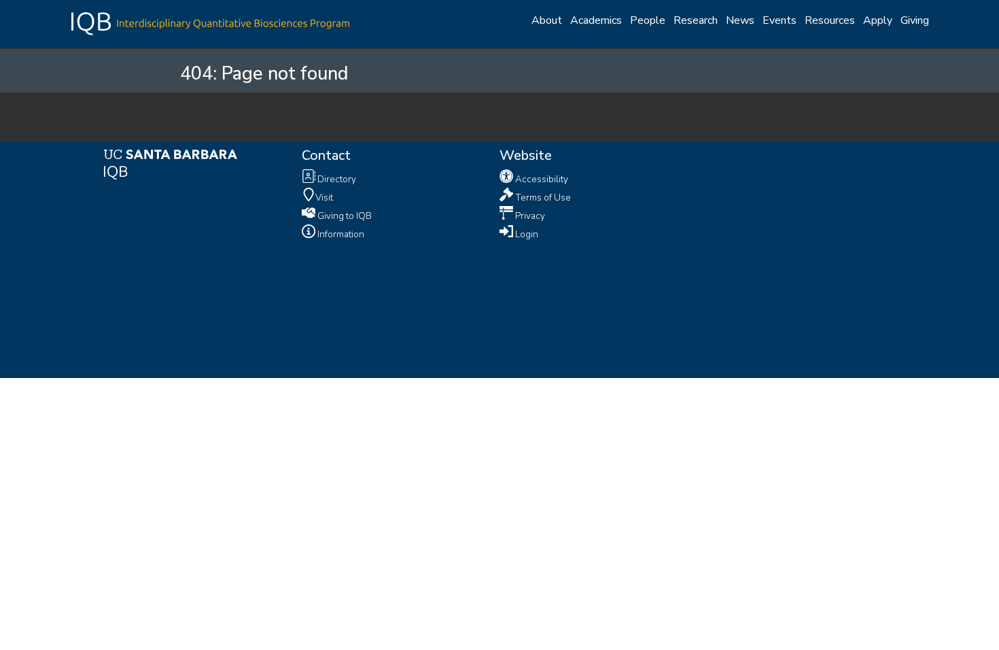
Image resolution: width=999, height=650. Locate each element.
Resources (830, 20)
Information (339, 233)
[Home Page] (210, 22)
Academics (596, 20)
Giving (914, 20)
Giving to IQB (343, 215)
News (740, 20)
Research (695, 20)
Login (525, 233)
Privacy (529, 215)
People (647, 20)
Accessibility (540, 179)
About (546, 20)
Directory (335, 179)
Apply (877, 20)
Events (779, 20)
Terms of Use (542, 196)
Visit (324, 196)
